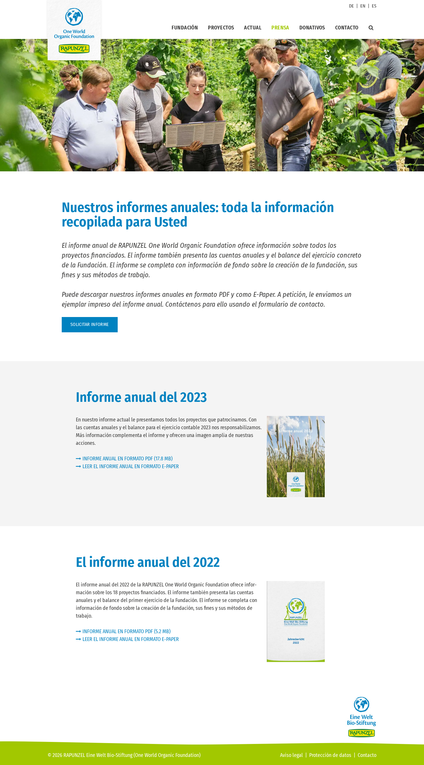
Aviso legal (291, 755)
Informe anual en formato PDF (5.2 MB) (126, 631)
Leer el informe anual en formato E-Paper (130, 466)
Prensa (280, 28)
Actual (252, 28)
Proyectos (221, 28)
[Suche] (371, 27)
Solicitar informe (89, 324)
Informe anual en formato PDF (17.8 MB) (127, 458)
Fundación (185, 28)
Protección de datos (330, 755)
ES (374, 6)
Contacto (347, 28)
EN (362, 6)
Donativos (312, 28)
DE (351, 6)
